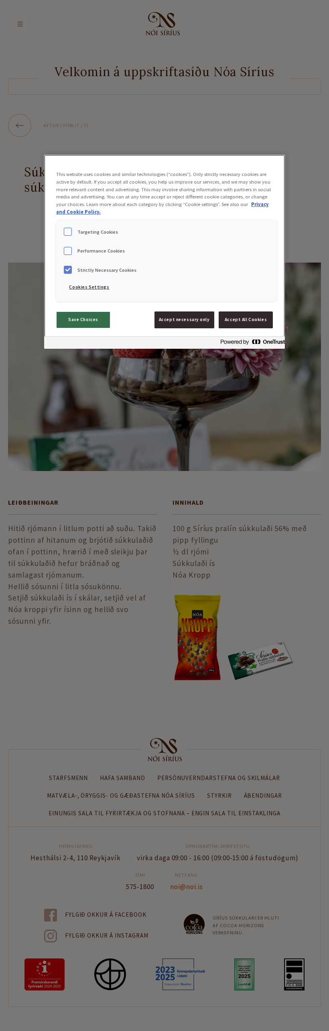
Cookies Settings (89, 287)
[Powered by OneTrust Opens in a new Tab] (250, 344)
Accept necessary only (184, 319)
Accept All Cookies (246, 319)
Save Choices (83, 319)
